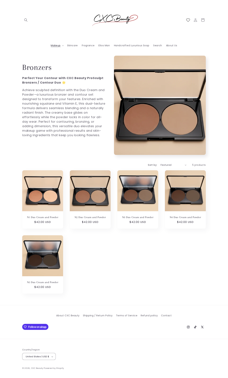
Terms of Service (127, 315)
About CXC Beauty (68, 315)
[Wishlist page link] (188, 20)
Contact (166, 315)
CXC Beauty (37, 368)
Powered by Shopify (54, 368)
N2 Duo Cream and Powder (90, 217)
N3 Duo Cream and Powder (138, 217)
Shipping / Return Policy (98, 315)
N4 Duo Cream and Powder (185, 217)
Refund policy (149, 315)
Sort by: (152, 165)
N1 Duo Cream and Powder (42, 217)
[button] (26, 20)
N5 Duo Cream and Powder (42, 282)
